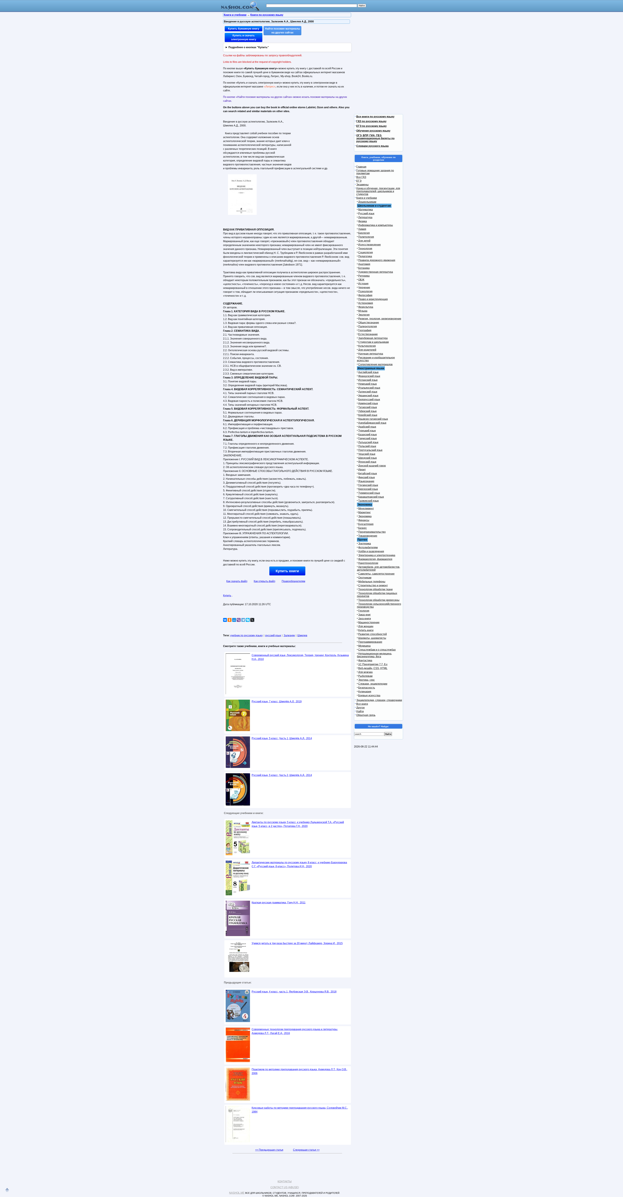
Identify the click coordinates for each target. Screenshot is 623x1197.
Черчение (364, 287)
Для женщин (365, 626)
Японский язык (367, 461)
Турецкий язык (367, 430)
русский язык (273, 635)
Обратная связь (365, 715)
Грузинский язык (368, 485)
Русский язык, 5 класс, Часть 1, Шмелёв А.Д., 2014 (282, 738)
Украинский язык (368, 395)
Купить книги (287, 571)
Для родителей (367, 349)
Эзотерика (364, 543)
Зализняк (289, 635)
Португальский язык (370, 450)
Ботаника (364, 268)
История (363, 283)
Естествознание (368, 334)
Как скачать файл (236, 581)
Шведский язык (367, 458)
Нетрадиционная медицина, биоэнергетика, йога (374, 655)
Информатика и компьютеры (375, 225)
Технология (365, 248)
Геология (363, 610)
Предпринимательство (372, 532)
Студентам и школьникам (373, 342)
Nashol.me (236, 1192)
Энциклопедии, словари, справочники (379, 700)
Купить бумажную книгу (243, 28)
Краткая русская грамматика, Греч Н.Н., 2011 (278, 902)
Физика (362, 221)
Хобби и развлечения (371, 551)
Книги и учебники (366, 198)
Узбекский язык (367, 411)
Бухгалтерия (365, 524)
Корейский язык (367, 415)
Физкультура (365, 307)
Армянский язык (368, 403)
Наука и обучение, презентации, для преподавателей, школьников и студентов (378, 191)
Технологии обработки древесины (378, 600)
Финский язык (366, 477)
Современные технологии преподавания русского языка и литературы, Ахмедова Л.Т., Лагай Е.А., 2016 (295, 1031)
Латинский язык (367, 391)
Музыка (362, 310)
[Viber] (239, 620)
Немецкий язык (367, 384)
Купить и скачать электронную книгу (243, 37)
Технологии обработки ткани (375, 589)
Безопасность (366, 687)
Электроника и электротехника (376, 555)
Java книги (364, 618)
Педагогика (365, 256)
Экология (364, 314)
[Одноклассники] (230, 620)
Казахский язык (367, 434)
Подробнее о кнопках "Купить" (248, 47)
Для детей (364, 240)
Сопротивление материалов (375, 364)
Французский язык (369, 376)
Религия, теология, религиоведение (379, 318)
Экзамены (362, 184)
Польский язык (367, 446)
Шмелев (302, 635)
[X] (252, 620)
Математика (365, 209)
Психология (365, 291)
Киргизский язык (368, 489)
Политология (366, 236)
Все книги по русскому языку (375, 116)
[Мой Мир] (234, 620)
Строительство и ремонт (373, 585)
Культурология (367, 346)
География (364, 330)
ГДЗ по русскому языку (371, 121)
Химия (362, 229)
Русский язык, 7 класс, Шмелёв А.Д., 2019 (277, 701)
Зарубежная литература (373, 338)
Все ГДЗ (361, 177)
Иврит (362, 469)
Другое (360, 707)
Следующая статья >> (306, 1149)
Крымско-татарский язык (373, 419)
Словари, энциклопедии (372, 683)
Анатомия (364, 264)
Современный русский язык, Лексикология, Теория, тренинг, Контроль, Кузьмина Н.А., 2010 (300, 657)
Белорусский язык (369, 399)
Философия (365, 295)
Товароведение (367, 535)
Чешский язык (366, 454)
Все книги (362, 704)
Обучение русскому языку (373, 130)
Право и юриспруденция (373, 299)
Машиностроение (368, 622)
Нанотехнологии (368, 563)
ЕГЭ (358, 180)
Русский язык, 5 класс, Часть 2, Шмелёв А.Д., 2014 (282, 775)
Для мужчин (365, 672)
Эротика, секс (366, 680)
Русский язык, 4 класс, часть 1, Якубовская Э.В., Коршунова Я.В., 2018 (294, 991)
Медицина (364, 645)
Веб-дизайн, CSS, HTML (372, 668)
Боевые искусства (369, 695)
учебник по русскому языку (246, 635)
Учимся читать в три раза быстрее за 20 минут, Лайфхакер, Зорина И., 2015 (297, 943)
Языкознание (366, 481)
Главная (361, 166)
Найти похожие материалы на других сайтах (282, 30)
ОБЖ (361, 279)
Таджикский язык (368, 500)
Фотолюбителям (368, 547)
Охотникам (364, 577)
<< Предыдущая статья (269, 1149)
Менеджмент (366, 508)
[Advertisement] (320, 139)
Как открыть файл (264, 581)
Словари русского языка (372, 146)
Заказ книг (364, 614)
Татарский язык (367, 407)
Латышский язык (368, 442)
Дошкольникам (367, 201)
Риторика (364, 275)
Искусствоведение (369, 244)
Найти (360, 711)
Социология (365, 252)
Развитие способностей (372, 634)
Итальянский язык (369, 387)
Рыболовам (365, 676)
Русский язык (366, 213)
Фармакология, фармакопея (375, 559)
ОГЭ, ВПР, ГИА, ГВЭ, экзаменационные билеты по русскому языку (375, 138)
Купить (227, 595)
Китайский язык (367, 473)
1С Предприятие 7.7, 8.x (372, 664)
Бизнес (362, 528)
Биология (364, 233)
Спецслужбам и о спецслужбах (377, 649)
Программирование (370, 642)
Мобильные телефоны (371, 581)
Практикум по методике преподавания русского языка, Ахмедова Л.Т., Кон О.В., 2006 (299, 1071)
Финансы (363, 520)
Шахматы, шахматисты (372, 638)
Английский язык (368, 372)
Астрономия (365, 303)
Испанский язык (368, 380)
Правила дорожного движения (376, 260)
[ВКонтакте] (225, 620)
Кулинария (364, 691)
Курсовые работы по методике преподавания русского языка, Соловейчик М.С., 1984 (300, 1109)
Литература (365, 217)
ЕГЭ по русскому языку (371, 126)
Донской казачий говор (372, 465)
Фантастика (365, 660)
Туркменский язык (369, 493)
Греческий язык (367, 438)
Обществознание (368, 322)
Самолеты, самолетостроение (376, 573)
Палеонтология (367, 326)
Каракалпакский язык (371, 496)
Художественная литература (375, 272)
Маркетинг (364, 512)
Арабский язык (367, 426)
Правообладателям (293, 581)
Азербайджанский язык (372, 422)
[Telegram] (243, 620)
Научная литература (370, 353)
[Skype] (248, 620)
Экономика (365, 516)
